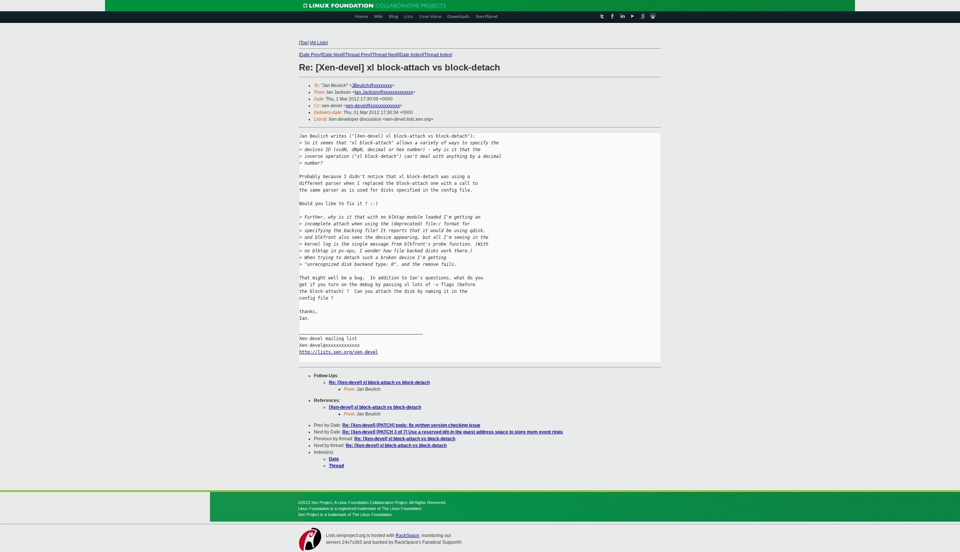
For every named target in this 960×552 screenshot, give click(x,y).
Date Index (411, 54)
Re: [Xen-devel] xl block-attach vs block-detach (379, 382)
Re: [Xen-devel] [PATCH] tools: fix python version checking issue (411, 425)
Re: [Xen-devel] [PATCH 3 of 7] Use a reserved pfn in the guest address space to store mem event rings (452, 432)
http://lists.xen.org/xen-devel (338, 352)
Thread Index (437, 54)
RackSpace (407, 535)
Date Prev (310, 54)
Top (304, 42)
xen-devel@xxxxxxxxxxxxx (373, 105)
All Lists (319, 42)
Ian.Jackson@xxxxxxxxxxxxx (384, 92)
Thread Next (385, 54)
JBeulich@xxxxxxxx (372, 85)
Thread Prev (357, 54)
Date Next (332, 54)
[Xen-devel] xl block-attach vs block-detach (375, 407)
